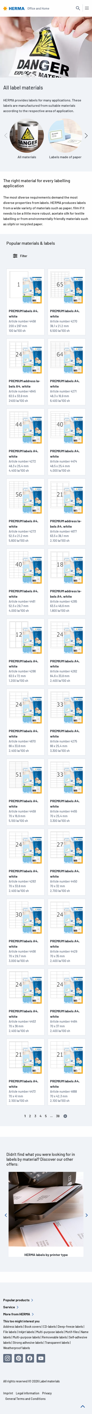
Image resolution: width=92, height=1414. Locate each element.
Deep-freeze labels (70, 1326)
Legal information (27, 1393)
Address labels (13, 1326)
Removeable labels (54, 1337)
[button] (86, 135)
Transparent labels (57, 1342)
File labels (9, 1332)
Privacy (47, 1393)
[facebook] (29, 1358)
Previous (7, 1216)
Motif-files (72, 1332)
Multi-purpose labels (49, 1332)
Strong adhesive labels (28, 1342)
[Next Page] (65, 1116)
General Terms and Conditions (25, 1399)
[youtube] (41, 1358)
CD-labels (49, 1326)
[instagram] (7, 1358)
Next (88, 1216)
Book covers (33, 1326)
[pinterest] (18, 1358)
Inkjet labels (26, 1332)
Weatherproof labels (16, 1348)
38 (57, 1116)
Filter (23, 256)
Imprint (8, 1393)
